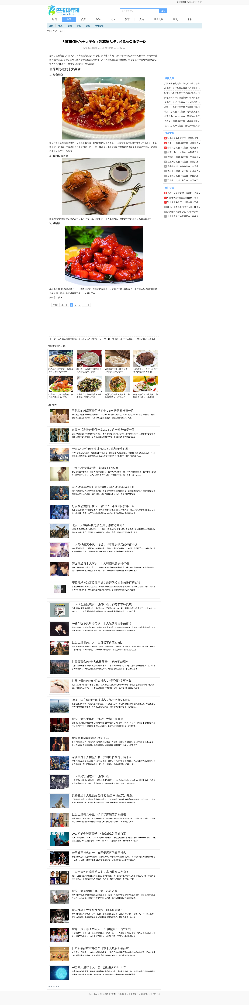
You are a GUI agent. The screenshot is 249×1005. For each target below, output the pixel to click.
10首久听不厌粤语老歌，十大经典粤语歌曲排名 (102, 623)
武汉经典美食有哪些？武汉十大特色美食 (186, 212)
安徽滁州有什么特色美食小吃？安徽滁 (182, 97)
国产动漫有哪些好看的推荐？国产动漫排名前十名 (103, 487)
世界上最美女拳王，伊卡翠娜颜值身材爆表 (99, 814)
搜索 (163, 11)
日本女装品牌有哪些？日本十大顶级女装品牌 (100, 948)
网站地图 (181, 2)
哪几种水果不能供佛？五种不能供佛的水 (186, 207)
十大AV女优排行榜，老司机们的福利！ (96, 468)
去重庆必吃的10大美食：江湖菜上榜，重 (186, 162)
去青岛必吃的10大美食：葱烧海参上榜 (182, 116)
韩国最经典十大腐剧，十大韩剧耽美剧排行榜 (100, 563)
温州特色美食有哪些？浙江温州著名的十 (186, 138)
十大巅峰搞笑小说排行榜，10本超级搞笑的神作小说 (104, 544)
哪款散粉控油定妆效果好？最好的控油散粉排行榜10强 (106, 582)
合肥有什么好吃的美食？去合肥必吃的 (182, 102)
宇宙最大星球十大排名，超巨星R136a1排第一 (100, 967)
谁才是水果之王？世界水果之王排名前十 (186, 202)
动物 (190, 19)
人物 (141, 19)
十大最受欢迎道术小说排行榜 (90, 776)
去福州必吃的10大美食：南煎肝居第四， (186, 176)
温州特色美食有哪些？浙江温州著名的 (182, 93)
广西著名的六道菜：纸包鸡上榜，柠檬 (182, 83)
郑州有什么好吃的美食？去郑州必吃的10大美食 (134, 339)
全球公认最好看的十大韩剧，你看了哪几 (186, 193)
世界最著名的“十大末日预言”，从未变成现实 (100, 661)
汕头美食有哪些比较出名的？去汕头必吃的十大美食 (81, 339)
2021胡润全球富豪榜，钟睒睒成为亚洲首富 (99, 833)
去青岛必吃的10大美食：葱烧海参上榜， (186, 148)
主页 (49, 31)
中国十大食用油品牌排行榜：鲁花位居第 (186, 198)
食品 (61, 31)
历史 (175, 19)
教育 (127, 19)
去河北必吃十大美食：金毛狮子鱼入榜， (186, 152)
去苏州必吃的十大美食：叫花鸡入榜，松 (186, 171)
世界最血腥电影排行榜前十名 (90, 738)
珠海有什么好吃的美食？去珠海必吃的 (182, 107)
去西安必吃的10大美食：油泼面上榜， (182, 121)
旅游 (98, 19)
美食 (60, 297)
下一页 (86, 305)
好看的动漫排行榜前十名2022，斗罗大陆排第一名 (103, 506)
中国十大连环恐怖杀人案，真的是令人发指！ (100, 871)
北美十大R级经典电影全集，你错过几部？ (98, 525)
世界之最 (158, 19)
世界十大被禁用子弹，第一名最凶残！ (96, 891)
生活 (69, 19)
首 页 (54, 19)
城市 (112, 19)
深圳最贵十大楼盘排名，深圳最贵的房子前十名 (102, 757)
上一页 (64, 305)
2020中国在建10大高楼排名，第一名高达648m (101, 699)
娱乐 (83, 19)
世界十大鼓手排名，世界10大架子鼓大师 (97, 719)
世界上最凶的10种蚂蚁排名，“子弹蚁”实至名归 (102, 680)
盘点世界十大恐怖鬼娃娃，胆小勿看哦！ (97, 910)
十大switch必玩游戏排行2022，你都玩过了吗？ (101, 448)
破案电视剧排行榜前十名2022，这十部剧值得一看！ (104, 429)
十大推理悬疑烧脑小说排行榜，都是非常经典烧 (102, 604)
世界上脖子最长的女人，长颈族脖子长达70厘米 (102, 929)
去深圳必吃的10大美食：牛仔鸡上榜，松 (186, 157)
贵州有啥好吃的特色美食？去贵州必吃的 (186, 166)
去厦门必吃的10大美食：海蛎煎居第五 (182, 111)
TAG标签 (190, 2)
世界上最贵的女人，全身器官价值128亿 (97, 642)
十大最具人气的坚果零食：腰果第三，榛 (186, 216)
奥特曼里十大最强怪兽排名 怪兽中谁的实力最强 (102, 795)
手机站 (199, 2)
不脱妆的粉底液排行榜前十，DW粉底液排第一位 (103, 410)
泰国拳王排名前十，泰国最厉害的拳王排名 (99, 852)
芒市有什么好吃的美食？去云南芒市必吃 (186, 180)
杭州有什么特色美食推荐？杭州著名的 (182, 88)
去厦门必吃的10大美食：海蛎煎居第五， (186, 143)
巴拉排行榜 (114, 994)
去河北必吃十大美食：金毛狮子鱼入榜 (182, 126)
